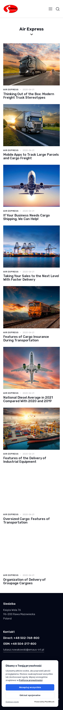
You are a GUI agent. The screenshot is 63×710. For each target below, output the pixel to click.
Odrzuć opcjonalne (30, 695)
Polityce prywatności (30, 680)
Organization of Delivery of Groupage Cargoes (24, 581)
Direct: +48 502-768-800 (21, 638)
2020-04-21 (28, 89)
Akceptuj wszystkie (30, 687)
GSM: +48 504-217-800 (19, 644)
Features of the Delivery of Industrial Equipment (24, 459)
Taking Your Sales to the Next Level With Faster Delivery (31, 277)
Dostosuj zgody (12, 702)
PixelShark (49, 702)
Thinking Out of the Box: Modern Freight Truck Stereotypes (28, 95)
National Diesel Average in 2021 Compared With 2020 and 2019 (28, 399)
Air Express (11, 89)
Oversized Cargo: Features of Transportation (26, 520)
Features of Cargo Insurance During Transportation (26, 338)
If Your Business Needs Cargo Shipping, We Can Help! (26, 217)
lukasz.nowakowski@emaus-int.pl (23, 649)
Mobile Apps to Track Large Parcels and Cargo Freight (31, 156)
